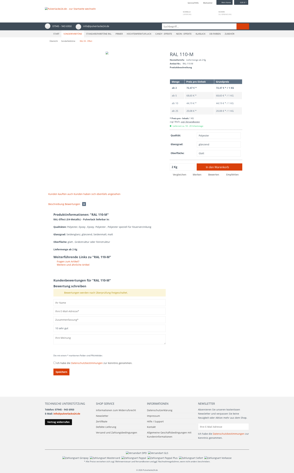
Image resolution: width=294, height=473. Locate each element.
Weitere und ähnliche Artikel (72, 264)
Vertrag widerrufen (58, 422)
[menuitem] (205, 26)
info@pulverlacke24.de (66, 413)
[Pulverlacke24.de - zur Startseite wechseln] (70, 11)
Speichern (61, 371)
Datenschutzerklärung (159, 410)
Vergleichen (179, 174)
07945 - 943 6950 (62, 26)
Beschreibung (56, 204)
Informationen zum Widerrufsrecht (116, 410)
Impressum (153, 415)
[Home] (48, 33)
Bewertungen (75, 204)
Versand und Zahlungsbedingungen (116, 432)
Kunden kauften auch (60, 194)
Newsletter (102, 415)
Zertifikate (101, 421)
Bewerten (214, 174)
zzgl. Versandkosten (190, 121)
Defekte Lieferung (106, 427)
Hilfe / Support (155, 421)
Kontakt (151, 427)
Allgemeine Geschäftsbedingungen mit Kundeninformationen (169, 434)
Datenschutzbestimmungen (87, 363)
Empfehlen (232, 174)
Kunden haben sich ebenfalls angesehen (97, 194)
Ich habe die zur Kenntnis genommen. (94, 363)
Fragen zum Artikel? (67, 261)
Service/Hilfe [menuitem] (193, 3)
